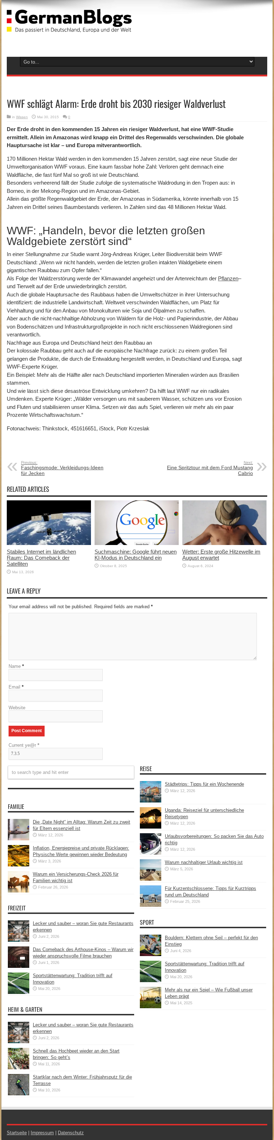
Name (15, 666)
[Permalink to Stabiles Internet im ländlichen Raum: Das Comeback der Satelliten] (49, 543)
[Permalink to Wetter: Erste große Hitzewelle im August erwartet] (224, 543)
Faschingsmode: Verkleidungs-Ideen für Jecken (62, 468)
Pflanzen (228, 278)
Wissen (22, 117)
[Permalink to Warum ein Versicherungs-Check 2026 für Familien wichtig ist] (18, 891)
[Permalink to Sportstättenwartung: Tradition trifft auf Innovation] (18, 992)
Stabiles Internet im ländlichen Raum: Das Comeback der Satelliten (41, 558)
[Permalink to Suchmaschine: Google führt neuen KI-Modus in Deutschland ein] (137, 543)
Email (14, 687)
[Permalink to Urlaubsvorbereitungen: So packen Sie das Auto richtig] (150, 853)
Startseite (17, 1132)
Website (17, 707)
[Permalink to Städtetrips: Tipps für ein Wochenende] (150, 801)
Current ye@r (24, 745)
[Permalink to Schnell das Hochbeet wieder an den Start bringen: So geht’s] (18, 1067)
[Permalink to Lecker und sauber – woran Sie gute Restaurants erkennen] (18, 940)
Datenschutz (71, 1132)
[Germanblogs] (69, 27)
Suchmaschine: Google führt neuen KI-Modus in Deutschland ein (136, 555)
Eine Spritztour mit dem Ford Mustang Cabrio (210, 468)
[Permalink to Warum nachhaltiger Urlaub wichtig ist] (150, 879)
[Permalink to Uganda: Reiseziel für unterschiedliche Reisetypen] (150, 827)
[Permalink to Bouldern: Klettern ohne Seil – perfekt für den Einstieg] (150, 954)
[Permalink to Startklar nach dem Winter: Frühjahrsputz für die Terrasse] (18, 1093)
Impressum (42, 1132)
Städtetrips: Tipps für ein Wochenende (204, 784)
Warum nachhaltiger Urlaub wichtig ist (204, 862)
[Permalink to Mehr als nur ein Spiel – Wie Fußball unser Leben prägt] (150, 1006)
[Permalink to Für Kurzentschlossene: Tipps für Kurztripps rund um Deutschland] (150, 905)
